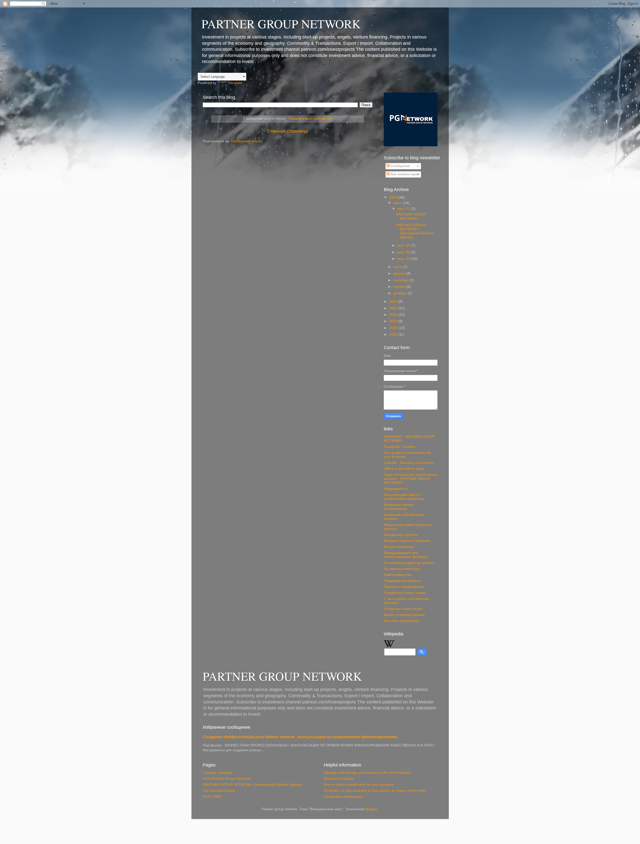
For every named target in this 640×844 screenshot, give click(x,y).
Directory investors (338, 778)
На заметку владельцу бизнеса (409, 563)
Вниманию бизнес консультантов (399, 507)
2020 (393, 197)
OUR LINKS (212, 796)
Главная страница (287, 131)
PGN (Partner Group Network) (226, 778)
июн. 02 (404, 245)
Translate (235, 83)
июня (398, 203)
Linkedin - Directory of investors (409, 463)
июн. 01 (404, 209)
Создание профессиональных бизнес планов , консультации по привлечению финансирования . (300, 737)
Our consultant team (219, 790)
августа (399, 273)
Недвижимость (396, 489)
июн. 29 (404, 259)
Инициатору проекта (401, 535)
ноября (399, 287)
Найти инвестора (398, 575)
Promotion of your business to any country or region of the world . (375, 790)
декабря (400, 293)
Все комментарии (405, 174)
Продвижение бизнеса (402, 581)
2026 (393, 334)
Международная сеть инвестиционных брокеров (405, 555)
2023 (393, 315)
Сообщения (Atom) (246, 141)
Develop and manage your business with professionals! (367, 772)
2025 (393, 328)
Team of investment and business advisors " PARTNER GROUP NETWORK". (410, 479)
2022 (393, 308)
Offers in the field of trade (404, 469)
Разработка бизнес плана (405, 593)
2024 (393, 321)
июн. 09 (404, 252)
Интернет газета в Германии (407, 541)
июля (398, 267)
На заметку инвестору (402, 569)
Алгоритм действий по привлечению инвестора (404, 497)
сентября (401, 280)
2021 (393, 301)
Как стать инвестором (401, 621)
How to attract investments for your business (359, 784)
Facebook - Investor (400, 447)
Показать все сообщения (310, 119)
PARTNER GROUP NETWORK (281, 24)
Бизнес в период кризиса (404, 615)
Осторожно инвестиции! (403, 609)
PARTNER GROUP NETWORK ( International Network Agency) (415, 231)
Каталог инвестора (399, 547)
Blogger (371, 809)
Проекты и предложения (404, 587)
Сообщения (400, 166)
